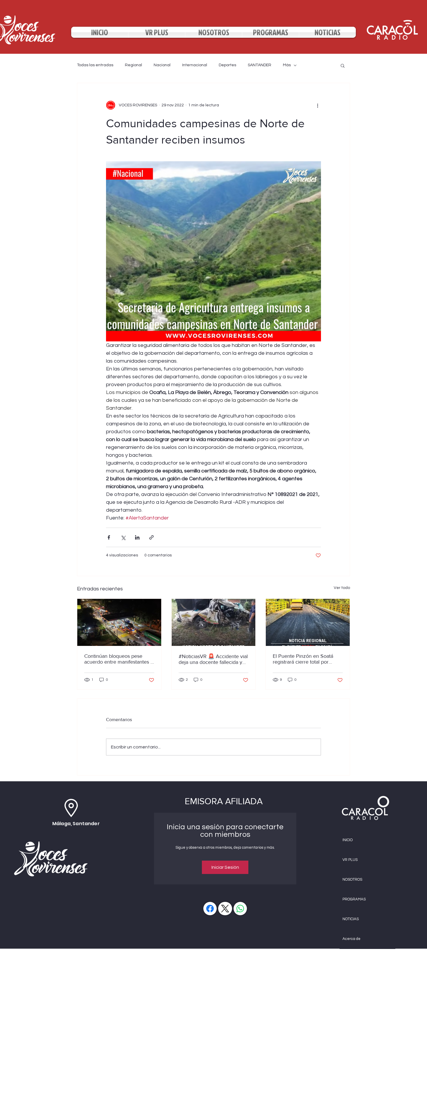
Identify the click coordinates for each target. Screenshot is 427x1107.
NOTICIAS (350, 919)
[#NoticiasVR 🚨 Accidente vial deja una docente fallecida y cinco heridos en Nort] (214, 622)
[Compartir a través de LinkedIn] (137, 537)
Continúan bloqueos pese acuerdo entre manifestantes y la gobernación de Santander (118, 659)
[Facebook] (210, 908)
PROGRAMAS (354, 899)
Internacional (194, 65)
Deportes (227, 65)
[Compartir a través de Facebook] (109, 537)
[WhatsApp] (240, 908)
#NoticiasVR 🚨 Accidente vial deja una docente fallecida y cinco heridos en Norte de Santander (213, 659)
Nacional (162, 65)
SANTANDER (259, 65)
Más (287, 65)
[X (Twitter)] (225, 908)
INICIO (347, 840)
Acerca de (351, 939)
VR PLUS (350, 860)
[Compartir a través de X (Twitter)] (123, 537)
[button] (342, 65)
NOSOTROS (352, 879)
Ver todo (342, 588)
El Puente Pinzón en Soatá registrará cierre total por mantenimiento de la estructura (303, 659)
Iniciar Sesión (225, 867)
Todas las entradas (95, 65)
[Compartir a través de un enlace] (151, 537)
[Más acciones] (317, 105)
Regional (133, 65)
